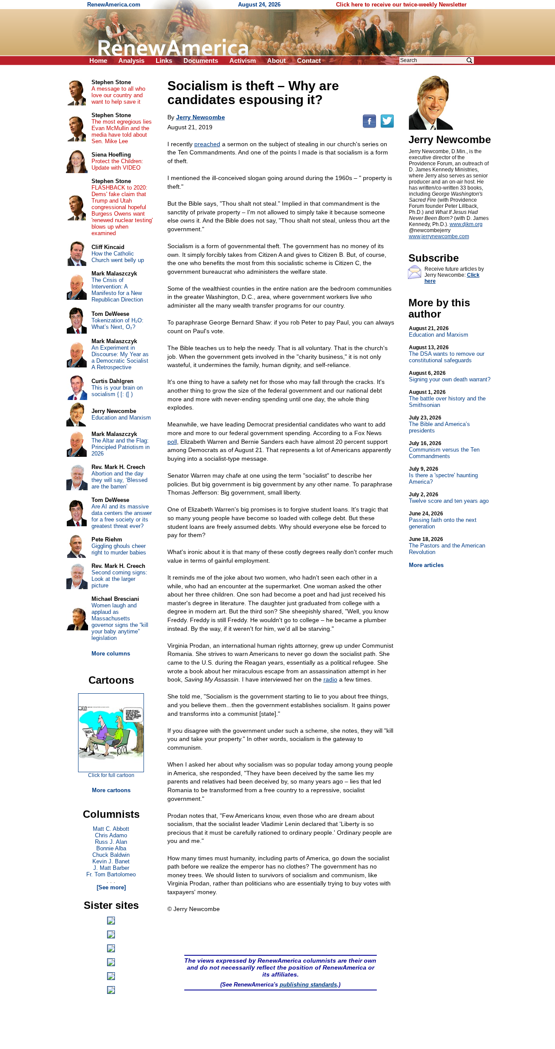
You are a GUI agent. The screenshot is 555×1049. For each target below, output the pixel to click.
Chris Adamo (111, 835)
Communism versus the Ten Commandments (444, 449)
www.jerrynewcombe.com (439, 236)
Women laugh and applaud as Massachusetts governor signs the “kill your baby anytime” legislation (119, 621)
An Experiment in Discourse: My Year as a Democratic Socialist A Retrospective (120, 357)
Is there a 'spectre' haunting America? (443, 475)
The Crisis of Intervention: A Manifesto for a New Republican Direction (117, 290)
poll (172, 441)
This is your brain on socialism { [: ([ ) (117, 390)
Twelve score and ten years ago (449, 498)
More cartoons (111, 790)
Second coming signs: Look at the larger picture (119, 579)
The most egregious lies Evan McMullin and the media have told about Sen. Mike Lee (121, 131)
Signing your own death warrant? (449, 376)
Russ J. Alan (111, 842)
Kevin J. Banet (111, 861)
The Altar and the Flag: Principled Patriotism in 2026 (120, 447)
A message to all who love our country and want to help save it (118, 95)
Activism (242, 60)
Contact (309, 60)
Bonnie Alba (111, 848)
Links (164, 60)
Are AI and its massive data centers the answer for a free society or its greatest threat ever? (121, 516)
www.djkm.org (466, 224)
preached (207, 144)
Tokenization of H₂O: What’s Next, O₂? (117, 323)
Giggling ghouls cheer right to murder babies (118, 549)
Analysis (131, 60)
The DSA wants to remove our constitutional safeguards (446, 354)
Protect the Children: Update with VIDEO (117, 164)
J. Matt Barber (111, 868)
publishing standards (308, 984)
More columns (110, 653)
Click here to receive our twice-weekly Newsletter (401, 4)
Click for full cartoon (111, 775)
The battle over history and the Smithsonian (447, 398)
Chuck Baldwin (111, 855)
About (276, 60)
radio (330, 679)
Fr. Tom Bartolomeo (111, 874)
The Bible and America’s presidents (439, 424)
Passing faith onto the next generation (443, 520)
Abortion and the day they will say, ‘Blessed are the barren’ (119, 480)
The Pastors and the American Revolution (447, 545)
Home (98, 60)
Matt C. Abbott (111, 829)
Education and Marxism (438, 331)
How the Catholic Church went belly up (117, 256)
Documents (200, 60)
